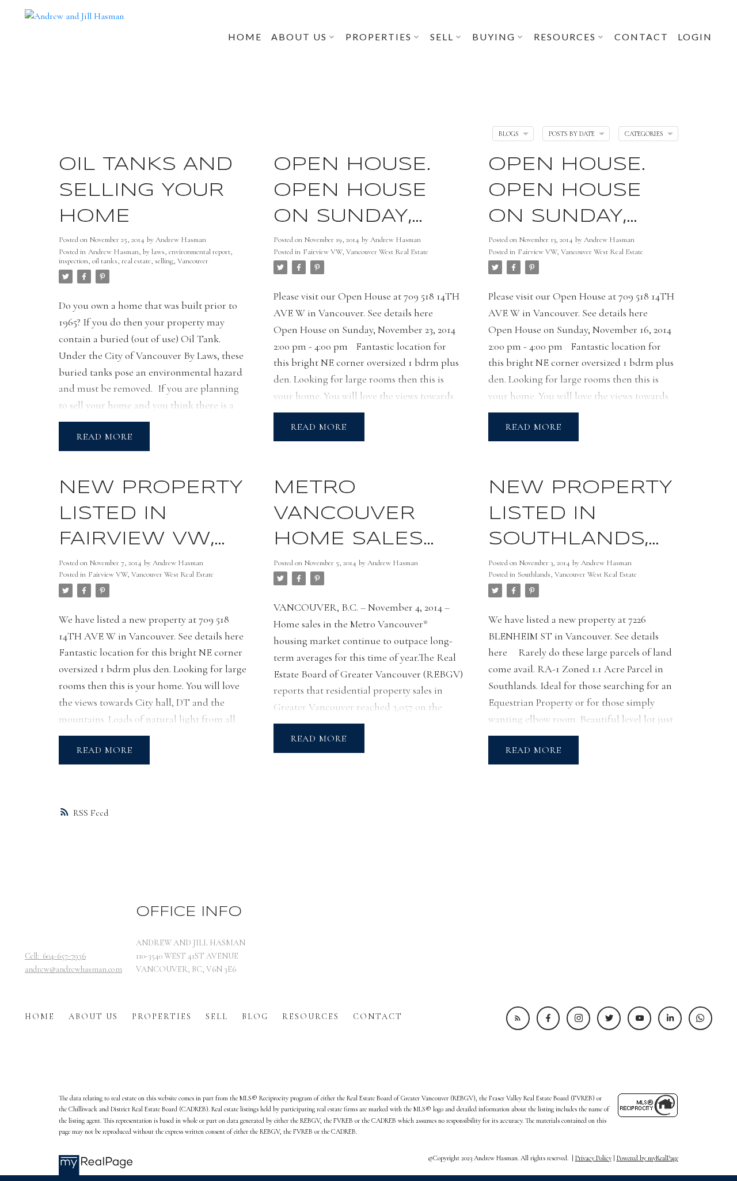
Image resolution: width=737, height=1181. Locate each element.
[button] (518, 1018)
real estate (136, 261)
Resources (310, 1016)
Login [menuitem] (695, 36)
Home (40, 1016)
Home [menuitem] (245, 36)
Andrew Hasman (113, 251)
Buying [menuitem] (493, 36)
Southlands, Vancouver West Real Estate (577, 574)
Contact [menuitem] (641, 36)
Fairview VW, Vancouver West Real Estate (365, 251)
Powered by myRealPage (647, 1158)
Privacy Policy (593, 1158)
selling (164, 261)
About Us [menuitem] (299, 36)
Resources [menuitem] (565, 36)
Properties (162, 1016)
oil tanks (104, 261)
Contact (377, 1016)
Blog (255, 1016)
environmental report (199, 251)
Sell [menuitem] (442, 36)
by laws (154, 251)
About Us (93, 1016)
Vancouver (192, 261)
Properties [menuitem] (378, 36)
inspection (73, 261)
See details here (400, 312)
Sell (217, 1016)
